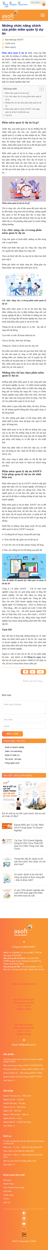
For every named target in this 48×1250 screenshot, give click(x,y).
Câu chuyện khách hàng (13, 1187)
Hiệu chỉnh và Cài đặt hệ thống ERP (18, 1151)
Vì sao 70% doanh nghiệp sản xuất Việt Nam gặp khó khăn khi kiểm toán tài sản (29, 893)
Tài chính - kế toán (13, 759)
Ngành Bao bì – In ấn (12, 1118)
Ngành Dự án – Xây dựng (14, 1107)
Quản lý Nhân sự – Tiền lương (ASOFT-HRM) (22, 1073)
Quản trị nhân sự (12, 755)
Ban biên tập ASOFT (14, 39)
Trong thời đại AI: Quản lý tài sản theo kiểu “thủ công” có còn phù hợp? (30, 862)
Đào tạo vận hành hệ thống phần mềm (19, 1161)
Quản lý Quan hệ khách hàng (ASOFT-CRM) (22, 1077)
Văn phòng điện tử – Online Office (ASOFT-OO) (23, 1069)
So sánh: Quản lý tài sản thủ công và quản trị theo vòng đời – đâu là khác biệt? (29, 877)
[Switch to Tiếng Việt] (5, 4)
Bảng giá (7, 1180)
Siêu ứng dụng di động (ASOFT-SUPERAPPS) (23, 1065)
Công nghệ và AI (12, 763)
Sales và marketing (13, 751)
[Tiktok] (24, 1229)
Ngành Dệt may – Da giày (14, 1103)
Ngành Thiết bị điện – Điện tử (16, 1114)
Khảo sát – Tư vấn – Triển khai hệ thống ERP (22, 1147)
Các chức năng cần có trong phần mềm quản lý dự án (23, 98)
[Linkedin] (32, 672)
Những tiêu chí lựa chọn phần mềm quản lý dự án (23, 104)
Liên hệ (6, 1202)
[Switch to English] (13, 3)
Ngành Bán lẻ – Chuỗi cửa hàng (17, 1122)
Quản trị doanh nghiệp (14, 747)
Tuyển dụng (8, 1195)
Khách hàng (8, 1184)
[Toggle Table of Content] (40, 89)
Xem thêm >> (9, 1080)
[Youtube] (24, 1223)
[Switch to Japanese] (22, 3)
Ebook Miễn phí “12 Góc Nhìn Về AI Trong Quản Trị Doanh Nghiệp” (29, 828)
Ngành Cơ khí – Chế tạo (13, 1099)
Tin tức (6, 1199)
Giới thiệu (7, 1191)
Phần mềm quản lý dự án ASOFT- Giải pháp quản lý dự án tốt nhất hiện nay (22, 110)
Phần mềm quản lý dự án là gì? (17, 93)
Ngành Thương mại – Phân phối (17, 1096)
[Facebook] (25, 672)
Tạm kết (8, 115)
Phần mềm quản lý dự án (14, 53)
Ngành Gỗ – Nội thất (12, 1111)
